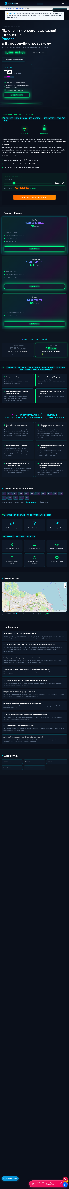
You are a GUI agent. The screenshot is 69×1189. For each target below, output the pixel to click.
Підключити (34, 249)
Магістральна (7, 761)
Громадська (28, 761)
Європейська (7, 767)
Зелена (50, 761)
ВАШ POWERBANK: (8, 179)
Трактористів (29, 767)
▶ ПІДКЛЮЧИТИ (17, 95)
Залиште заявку (32, 502)
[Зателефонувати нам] (65, 1179)
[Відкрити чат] (65, 1184)
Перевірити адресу (11, 1178)
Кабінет (40, 4)
